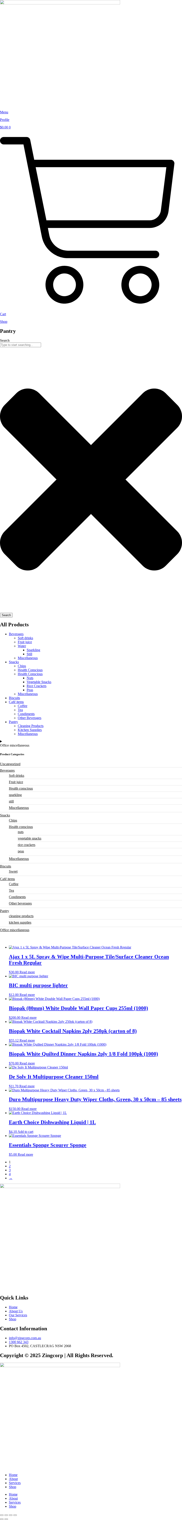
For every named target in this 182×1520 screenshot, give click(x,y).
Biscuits (14, 698)
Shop (3, 321)
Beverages (16, 634)
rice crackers (26, 845)
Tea (20, 710)
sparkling (15, 795)
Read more (27, 972)
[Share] (10, 1515)
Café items (16, 702)
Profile (4, 120)
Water (22, 646)
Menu (4, 112)
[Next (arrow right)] (6, 1519)
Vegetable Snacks (39, 682)
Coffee (22, 706)
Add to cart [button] (25, 1132)
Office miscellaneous (14, 930)
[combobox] (20, 345)
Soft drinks (25, 638)
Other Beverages (29, 718)
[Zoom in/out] (2, 1515)
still (11, 801)
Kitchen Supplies (30, 730)
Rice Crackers (36, 686)
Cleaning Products (31, 726)
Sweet (13, 871)
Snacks (14, 662)
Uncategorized (10, 764)
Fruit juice (25, 642)
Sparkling (33, 650)
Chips (22, 666)
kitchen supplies (20, 922)
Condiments (26, 714)
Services (15, 1483)
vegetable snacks (29, 838)
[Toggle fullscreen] (6, 1515)
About (13, 1479)
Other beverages (20, 903)
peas (21, 851)
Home (13, 1475)
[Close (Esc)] (15, 1515)
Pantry (13, 722)
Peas (30, 690)
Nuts (30, 678)
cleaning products (21, 916)
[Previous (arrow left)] (2, 1519)
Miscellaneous (28, 658)
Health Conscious (30, 670)
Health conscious (21, 788)
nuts (21, 832)
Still (29, 654)
